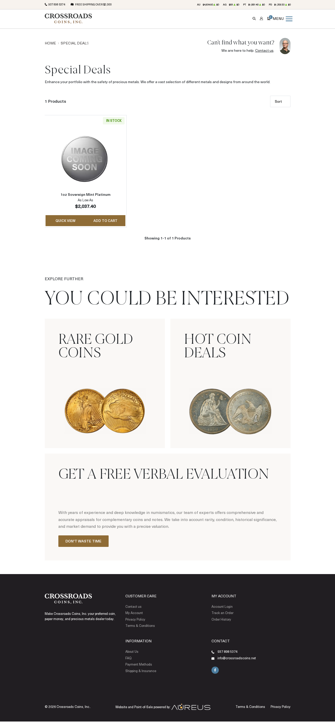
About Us (131, 651)
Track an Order (222, 613)
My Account (134, 613)
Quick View (65, 220)
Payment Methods (138, 664)
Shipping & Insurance (140, 671)
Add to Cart (105, 220)
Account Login (222, 606)
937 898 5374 (56, 4)
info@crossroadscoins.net (236, 658)
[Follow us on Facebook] (215, 670)
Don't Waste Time (83, 541)
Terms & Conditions (140, 625)
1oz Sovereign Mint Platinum (85, 194)
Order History (221, 619)
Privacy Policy (135, 619)
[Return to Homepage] (68, 19)
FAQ (128, 658)
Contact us (264, 50)
